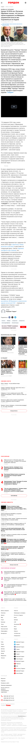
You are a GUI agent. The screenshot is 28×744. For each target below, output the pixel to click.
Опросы (16, 631)
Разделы (16, 607)
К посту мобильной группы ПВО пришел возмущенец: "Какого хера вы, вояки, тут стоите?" (14, 394)
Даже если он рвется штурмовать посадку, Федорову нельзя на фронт (12, 400)
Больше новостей (14, 564)
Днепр (2, 653)
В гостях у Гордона (18, 615)
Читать (23, 326)
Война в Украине (9, 6)
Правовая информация (6, 685)
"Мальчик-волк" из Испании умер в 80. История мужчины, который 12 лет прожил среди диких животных (15, 461)
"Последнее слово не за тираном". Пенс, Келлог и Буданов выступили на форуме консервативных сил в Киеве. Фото (14, 541)
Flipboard (18, 663)
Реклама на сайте (5, 683)
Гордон (2, 6)
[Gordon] (13, 3)
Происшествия (4, 628)
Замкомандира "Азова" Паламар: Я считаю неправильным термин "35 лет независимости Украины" (15, 483)
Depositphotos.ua (21, 716)
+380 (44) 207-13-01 (8, 696)
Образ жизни (4, 626)
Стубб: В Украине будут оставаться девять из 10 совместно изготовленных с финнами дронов (13, 524)
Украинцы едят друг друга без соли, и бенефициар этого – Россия (13, 388)
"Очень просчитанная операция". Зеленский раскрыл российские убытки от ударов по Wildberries (13, 548)
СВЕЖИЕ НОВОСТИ (7, 502)
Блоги (15, 617)
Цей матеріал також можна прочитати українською (12, 24)
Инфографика (4, 631)
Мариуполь (3, 655)
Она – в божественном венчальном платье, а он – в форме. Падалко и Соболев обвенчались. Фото (8, 371)
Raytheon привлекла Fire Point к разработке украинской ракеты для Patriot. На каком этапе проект (13, 560)
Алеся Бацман (19, 658)
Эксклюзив (16, 624)
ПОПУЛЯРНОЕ (5, 456)
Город (2, 639)
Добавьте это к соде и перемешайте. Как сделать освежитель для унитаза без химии (15, 599)
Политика (3, 612)
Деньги (2, 615)
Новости (3, 607)
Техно (2, 624)
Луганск (3, 320)
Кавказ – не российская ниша (10, 383)
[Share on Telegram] (15, 317)
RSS (17, 666)
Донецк (3, 648)
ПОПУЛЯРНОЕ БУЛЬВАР (8, 568)
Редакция (3, 680)
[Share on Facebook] (9, 317)
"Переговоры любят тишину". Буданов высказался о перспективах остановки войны (14, 519)
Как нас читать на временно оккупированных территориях (5, 690)
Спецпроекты (17, 635)
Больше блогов (13, 410)
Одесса (2, 646)
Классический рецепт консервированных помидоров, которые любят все (14, 572)
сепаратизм (14, 320)
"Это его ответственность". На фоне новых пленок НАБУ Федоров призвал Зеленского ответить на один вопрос (15, 490)
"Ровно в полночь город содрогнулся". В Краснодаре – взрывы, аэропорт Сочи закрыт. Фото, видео (14, 508)
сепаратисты (21, 320)
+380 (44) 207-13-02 (8, 698)
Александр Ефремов (6, 322)
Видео (15, 628)
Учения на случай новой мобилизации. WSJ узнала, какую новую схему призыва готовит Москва (13, 530)
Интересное (4, 633)
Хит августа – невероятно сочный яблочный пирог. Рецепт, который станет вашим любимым (15, 579)
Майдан (8, 320)
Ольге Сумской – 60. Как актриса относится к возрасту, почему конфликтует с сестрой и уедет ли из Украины (15, 593)
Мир (2, 617)
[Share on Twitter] (12, 317)
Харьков (3, 651)
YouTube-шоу (17, 633)
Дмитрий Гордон (20, 642)
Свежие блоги (6, 381)
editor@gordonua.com (8, 700)
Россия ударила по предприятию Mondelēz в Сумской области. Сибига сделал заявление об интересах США (13, 554)
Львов (2, 644)
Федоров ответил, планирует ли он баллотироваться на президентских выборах (13, 468)
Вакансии (3, 678)
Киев (2, 641)
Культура (3, 622)
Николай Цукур (15, 322)
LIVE (15, 622)
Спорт (2, 619)
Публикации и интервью (19, 612)
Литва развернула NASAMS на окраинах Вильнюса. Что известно (11, 514)
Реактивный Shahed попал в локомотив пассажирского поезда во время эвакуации (14, 475)
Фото (15, 626)
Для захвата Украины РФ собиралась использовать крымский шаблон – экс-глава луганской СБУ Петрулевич (8, 348)
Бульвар (4, 358)
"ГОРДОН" (10, 92)
